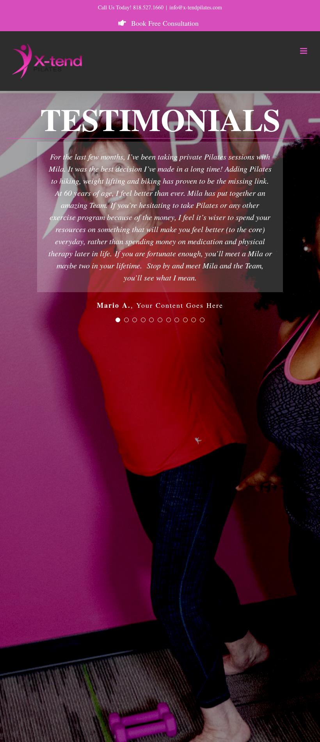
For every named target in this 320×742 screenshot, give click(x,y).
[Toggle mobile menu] (304, 51)
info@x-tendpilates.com (195, 7)
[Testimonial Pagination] (118, 320)
